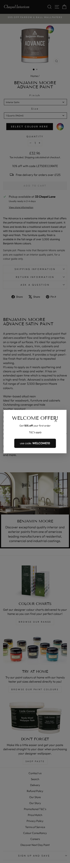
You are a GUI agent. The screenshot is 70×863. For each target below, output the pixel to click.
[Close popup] (55, 421)
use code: (35, 443)
